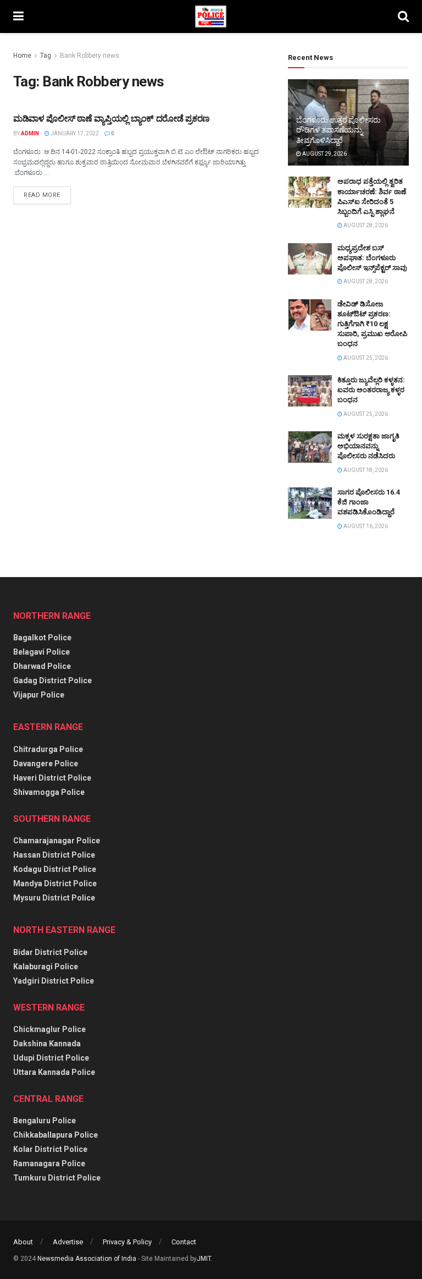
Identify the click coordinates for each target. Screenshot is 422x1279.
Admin (30, 133)
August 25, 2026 (365, 358)
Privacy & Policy (127, 1242)
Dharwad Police (42, 666)
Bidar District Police (50, 952)
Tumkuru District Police (57, 1177)
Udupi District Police (51, 1057)
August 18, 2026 (365, 470)
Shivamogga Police (49, 792)
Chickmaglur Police (49, 1029)
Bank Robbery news (89, 55)
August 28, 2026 (365, 225)
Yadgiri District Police (53, 980)
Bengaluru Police (44, 1120)
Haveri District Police (52, 777)
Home (22, 55)
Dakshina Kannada (47, 1043)
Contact (183, 1242)
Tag (45, 55)
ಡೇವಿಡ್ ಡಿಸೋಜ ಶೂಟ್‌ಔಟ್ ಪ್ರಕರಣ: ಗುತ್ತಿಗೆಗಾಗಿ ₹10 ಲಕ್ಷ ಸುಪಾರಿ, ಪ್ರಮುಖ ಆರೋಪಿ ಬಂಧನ (372, 324)
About (23, 1242)
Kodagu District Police (54, 869)
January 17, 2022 (74, 133)
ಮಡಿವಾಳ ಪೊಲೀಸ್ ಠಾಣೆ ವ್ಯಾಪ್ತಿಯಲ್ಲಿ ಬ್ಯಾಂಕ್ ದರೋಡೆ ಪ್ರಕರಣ (111, 118)
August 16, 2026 (365, 526)
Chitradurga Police (48, 749)
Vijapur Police (38, 694)
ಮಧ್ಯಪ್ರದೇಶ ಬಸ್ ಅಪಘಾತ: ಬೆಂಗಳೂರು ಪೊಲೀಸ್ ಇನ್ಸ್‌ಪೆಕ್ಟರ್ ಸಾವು (372, 258)
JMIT (204, 1258)
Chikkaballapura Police (55, 1134)
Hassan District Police (54, 854)
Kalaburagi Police (45, 966)
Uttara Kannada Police (54, 1072)
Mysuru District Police (54, 897)
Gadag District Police (52, 680)
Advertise (68, 1242)
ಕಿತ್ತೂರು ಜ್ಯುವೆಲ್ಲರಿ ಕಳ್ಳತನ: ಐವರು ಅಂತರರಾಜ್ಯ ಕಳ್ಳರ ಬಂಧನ (371, 390)
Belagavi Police (41, 651)
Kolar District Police (50, 1149)
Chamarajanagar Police (56, 840)
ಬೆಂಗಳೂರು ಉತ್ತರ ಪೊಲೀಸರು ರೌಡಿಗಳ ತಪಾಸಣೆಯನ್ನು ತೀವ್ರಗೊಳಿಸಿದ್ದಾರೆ (338, 130)
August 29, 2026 (324, 154)
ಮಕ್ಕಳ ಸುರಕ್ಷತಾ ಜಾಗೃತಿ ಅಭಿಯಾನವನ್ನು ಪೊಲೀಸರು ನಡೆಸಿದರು (368, 446)
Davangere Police (45, 763)
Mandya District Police (55, 883)
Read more (42, 195)
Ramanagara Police (49, 1163)
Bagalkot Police (42, 637)
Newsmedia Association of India (86, 1258)
